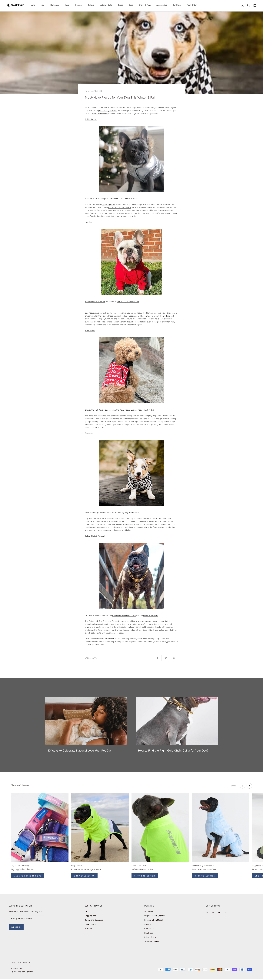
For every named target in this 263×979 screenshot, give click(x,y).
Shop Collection (84, 876)
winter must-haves (100, 113)
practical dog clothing (107, 110)
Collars (91, 5)
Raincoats (89, 433)
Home (32, 5)
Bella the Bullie (91, 198)
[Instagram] (213, 912)
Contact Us (149, 928)
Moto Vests (90, 330)
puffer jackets (109, 204)
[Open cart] (255, 5)
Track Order (192, 5)
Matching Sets (106, 5)
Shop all (234, 785)
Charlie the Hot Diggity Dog (96, 410)
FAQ (86, 911)
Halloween (54, 5)
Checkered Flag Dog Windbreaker (125, 512)
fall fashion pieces (113, 639)
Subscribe (16, 927)
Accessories (161, 5)
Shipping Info (90, 916)
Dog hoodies (90, 313)
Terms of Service (151, 941)
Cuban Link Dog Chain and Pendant (104, 621)
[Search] (248, 5)
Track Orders (90, 924)
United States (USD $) (20, 962)
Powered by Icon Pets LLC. (22, 972)
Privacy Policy (150, 937)
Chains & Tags (145, 5)
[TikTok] (225, 912)
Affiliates (88, 928)
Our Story (177, 5)
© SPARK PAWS (17, 968)
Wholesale (148, 911)
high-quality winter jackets (119, 207)
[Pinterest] (219, 912)
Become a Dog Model (153, 920)
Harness (78, 5)
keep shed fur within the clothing (155, 316)
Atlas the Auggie (92, 512)
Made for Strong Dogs (28, 876)
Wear (67, 5)
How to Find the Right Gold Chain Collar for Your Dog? (173, 750)
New (43, 5)
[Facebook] (207, 912)
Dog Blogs (148, 933)
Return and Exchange (94, 920)
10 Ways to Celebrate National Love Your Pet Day (80, 750)
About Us (148, 924)
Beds (131, 5)
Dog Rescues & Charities (154, 916)
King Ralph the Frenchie (95, 301)
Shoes (120, 5)
